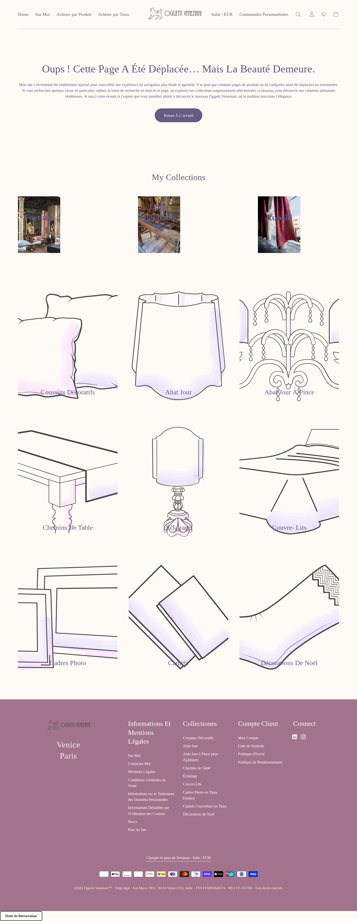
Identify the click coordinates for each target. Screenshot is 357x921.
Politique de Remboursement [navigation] (260, 762)
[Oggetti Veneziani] (68, 726)
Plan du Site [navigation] (137, 830)
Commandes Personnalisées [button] (263, 14)
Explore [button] (39, 237)
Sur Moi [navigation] (134, 756)
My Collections (178, 177)
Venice (68, 744)
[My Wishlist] (323, 14)
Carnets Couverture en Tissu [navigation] (204, 806)
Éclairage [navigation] (190, 776)
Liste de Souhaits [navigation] (251, 746)
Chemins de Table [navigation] (197, 768)
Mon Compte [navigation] (248, 738)
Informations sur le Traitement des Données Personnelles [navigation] (151, 797)
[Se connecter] (311, 14)
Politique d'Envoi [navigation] (251, 754)
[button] (222, 15)
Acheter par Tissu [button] (113, 14)
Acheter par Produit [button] (74, 14)
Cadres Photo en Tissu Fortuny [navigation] (200, 795)
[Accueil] (175, 14)
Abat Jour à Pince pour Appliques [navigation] (200, 757)
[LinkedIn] (294, 736)
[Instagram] (303, 736)
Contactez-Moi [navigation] (139, 764)
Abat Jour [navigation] (190, 746)
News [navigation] (132, 822)
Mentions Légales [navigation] (141, 772)
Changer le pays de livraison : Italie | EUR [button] (178, 858)
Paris (68, 756)
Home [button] (23, 14)
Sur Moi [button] (42, 14)
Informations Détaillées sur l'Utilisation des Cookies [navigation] (148, 811)
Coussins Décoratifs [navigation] (198, 738)
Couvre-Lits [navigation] (192, 784)
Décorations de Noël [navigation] (198, 814)
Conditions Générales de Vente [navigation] (147, 783)
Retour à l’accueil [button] (178, 115)
